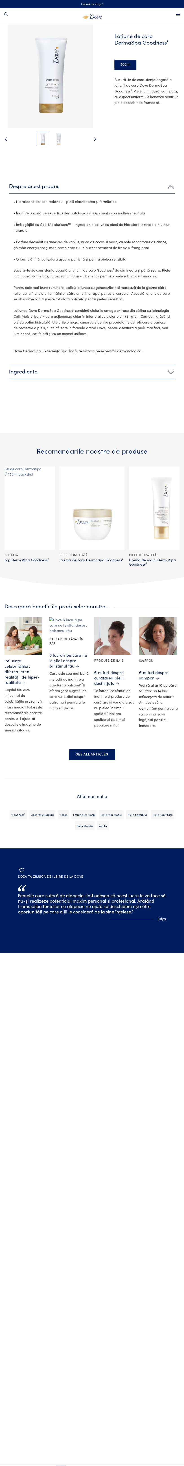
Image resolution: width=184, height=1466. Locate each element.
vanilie (103, 826)
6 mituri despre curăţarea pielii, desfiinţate (109, 678)
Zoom (12, 36)
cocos (63, 814)
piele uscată (85, 826)
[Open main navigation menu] (178, 14)
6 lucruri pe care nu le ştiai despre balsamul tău (68, 661)
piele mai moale (111, 814)
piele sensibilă (137, 814)
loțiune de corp (84, 814)
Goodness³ (18, 814)
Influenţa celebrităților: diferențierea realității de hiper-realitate (21, 672)
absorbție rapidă (42, 814)
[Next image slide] (98, 139)
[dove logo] (92, 16)
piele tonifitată (163, 814)
